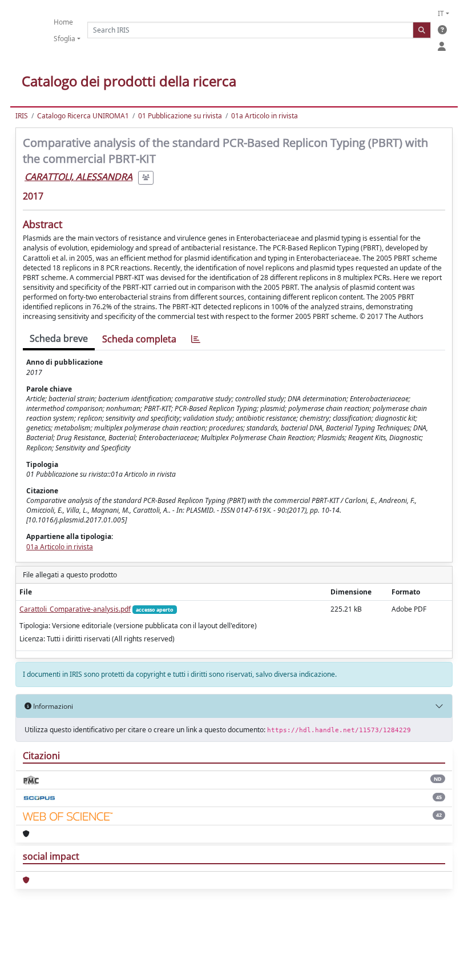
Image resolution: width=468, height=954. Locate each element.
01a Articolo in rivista (264, 116)
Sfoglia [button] (64, 38)
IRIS (21, 116)
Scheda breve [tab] (59, 338)
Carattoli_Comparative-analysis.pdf (75, 609)
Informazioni (52, 706)
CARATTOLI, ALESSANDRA (78, 176)
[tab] (196, 339)
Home (63, 22)
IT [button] (441, 13)
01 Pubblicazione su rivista (180, 116)
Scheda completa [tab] (139, 339)
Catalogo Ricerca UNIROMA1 (83, 116)
